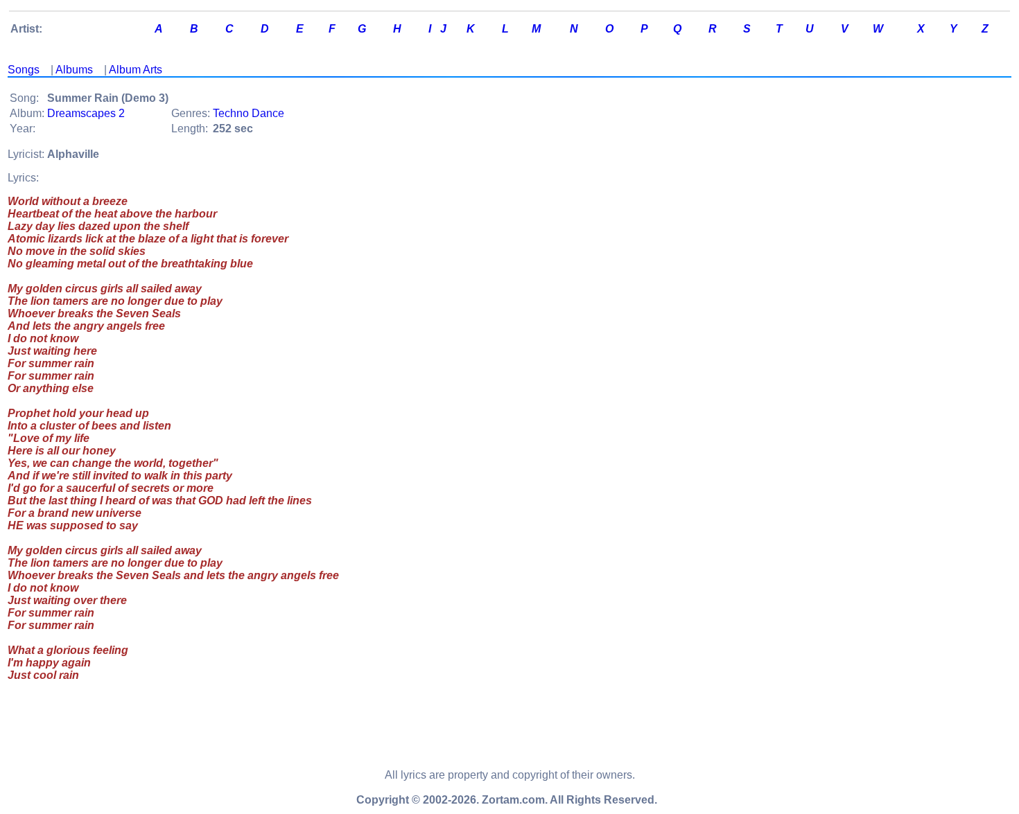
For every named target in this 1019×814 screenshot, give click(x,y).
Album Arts (135, 70)
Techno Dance (248, 113)
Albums (74, 70)
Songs (24, 70)
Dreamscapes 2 (86, 113)
